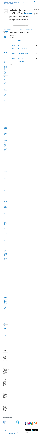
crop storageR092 (5, 82)
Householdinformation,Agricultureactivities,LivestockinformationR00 (5, 237)
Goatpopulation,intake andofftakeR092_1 (5, 119)
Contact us (8, 432)
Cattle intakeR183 (5, 58)
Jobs (5, 432)
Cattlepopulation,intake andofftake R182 (5, 67)
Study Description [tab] (7, 29)
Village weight (21, 61)
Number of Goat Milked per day (24, 50)
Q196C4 (13, 53)
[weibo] (32, 424)
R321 (4, 323)
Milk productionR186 (5, 153)
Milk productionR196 (5, 156)
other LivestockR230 (5, 262)
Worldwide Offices (18, 428)
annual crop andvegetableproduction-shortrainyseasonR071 (5, 49)
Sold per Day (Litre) (22, 58)
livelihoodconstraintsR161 (5, 258)
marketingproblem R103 (5, 149)
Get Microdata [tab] (29, 29)
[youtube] (34, 424)
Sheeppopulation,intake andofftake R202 (5, 319)
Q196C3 (13, 50)
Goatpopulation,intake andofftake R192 (5, 107)
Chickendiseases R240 (5, 198)
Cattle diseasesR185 (5, 54)
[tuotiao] (27, 424)
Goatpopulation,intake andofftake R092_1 (5, 113)
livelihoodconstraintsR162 (5, 254)
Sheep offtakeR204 (5, 314)
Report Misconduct (12, 433)
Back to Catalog (8, 417)
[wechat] (31, 424)
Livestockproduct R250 (5, 141)
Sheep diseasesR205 (5, 307)
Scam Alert (5, 433)
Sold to (19, 56)
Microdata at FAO (21, 2)
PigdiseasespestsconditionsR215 (5, 289)
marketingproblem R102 (5, 145)
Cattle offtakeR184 (5, 62)
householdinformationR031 (5, 231)
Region (13, 40)
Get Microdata (29, 13)
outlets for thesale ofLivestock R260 (5, 267)
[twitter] (29, 424)
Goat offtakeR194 (5, 102)
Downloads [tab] (22, 29)
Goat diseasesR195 (5, 94)
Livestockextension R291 (5, 124)
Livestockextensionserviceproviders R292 (5, 129)
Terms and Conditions (15, 432)
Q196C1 (13, 45)
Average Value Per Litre (23, 53)
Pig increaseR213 (5, 294)
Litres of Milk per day (22, 48)
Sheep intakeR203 (5, 311)
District (13, 43)
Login (34, 1)
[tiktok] (25, 424)
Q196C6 (13, 58)
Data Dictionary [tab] (16, 29)
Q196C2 (13, 48)
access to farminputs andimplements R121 (5, 167)
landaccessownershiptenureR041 (5, 246)
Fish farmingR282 (5, 227)
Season (19, 45)
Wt (12, 61)
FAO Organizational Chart (6, 429)
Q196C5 (13, 56)
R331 (4, 325)
